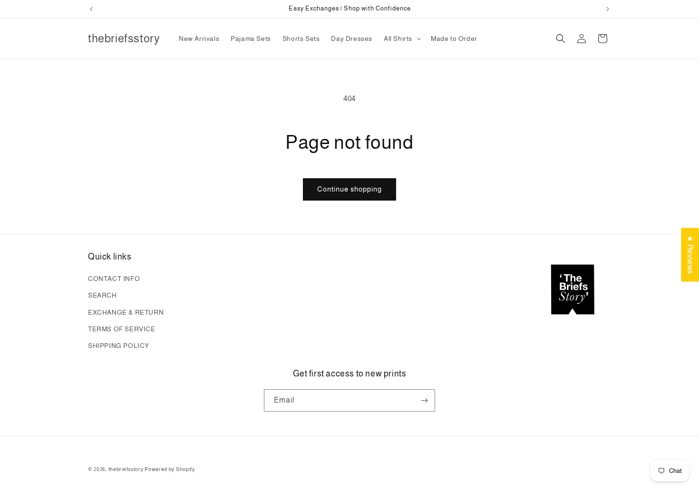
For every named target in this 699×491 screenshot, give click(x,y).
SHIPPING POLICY (118, 345)
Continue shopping (349, 189)
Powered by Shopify (170, 469)
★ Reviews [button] (690, 254)
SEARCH (102, 295)
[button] (401, 38)
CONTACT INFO (114, 278)
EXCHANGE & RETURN (126, 312)
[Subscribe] (424, 400)
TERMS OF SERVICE (121, 329)
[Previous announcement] (91, 9)
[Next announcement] (607, 9)
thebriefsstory (126, 469)
